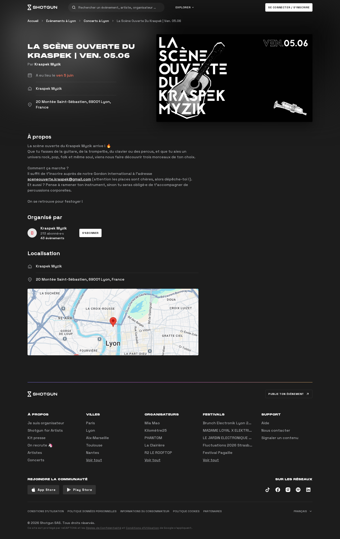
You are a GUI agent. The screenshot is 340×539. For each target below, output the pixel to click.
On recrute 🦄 (40, 445)
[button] (90, 233)
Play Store (82, 490)
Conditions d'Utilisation (142, 528)
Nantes (92, 452)
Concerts (36, 460)
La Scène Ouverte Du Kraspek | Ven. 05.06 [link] (149, 21)
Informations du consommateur (144, 511)
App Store (47, 490)
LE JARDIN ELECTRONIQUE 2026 (230, 437)
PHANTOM (153, 437)
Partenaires (212, 511)
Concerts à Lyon (96, 21)
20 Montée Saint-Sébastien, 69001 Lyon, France (80, 279)
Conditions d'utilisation (46, 511)
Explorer (183, 7)
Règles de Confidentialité (103, 528)
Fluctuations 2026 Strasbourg (230, 445)
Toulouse (94, 445)
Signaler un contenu (279, 437)
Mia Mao (152, 423)
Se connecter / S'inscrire (289, 7)
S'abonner (90, 233)
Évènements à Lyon (61, 21)
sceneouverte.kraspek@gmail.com (59, 179)
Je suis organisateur (46, 423)
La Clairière (155, 445)
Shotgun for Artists (45, 430)
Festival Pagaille (217, 452)
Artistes (35, 452)
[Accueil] (42, 7)
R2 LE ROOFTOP (158, 452)
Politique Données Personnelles (92, 511)
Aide (265, 423)
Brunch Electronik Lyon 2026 (229, 423)
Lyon (90, 430)
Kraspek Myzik (47, 64)
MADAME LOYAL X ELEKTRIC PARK (232, 430)
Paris (90, 423)
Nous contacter (275, 430)
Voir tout (94, 460)
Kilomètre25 (156, 430)
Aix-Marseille (97, 437)
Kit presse (37, 437)
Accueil (33, 21)
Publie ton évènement (286, 394)
